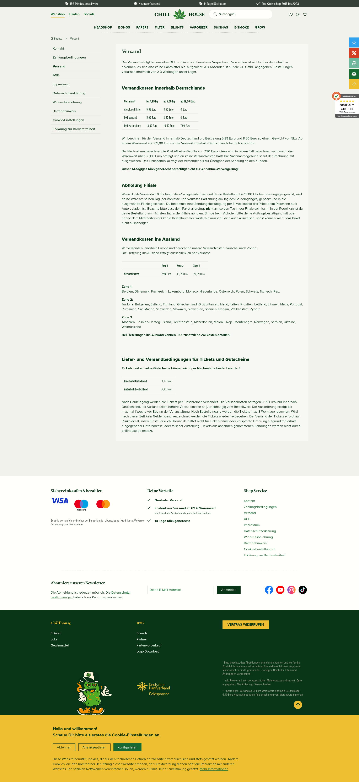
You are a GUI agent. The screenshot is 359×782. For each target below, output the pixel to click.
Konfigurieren (127, 747)
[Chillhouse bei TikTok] (303, 590)
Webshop (58, 14)
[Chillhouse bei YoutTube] (280, 590)
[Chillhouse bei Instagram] (291, 590)
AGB (56, 75)
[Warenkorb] (304, 14)
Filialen (74, 14)
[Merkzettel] (290, 14)
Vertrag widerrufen (245, 624)
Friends (141, 633)
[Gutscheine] (354, 84)
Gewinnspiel (60, 645)
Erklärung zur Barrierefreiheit (74, 129)
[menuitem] (290, 14)
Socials (89, 14)
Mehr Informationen (214, 769)
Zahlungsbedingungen (69, 57)
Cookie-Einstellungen (68, 120)
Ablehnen (64, 747)
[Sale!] (354, 53)
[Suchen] (214, 14)
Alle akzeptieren (94, 747)
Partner (141, 639)
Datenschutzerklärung (69, 93)
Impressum (61, 84)
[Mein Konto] (297, 14)
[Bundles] (354, 63)
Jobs (54, 639)
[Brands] (354, 74)
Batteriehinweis (64, 111)
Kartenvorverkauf (148, 645)
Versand (59, 66)
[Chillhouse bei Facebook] (269, 590)
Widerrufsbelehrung (67, 102)
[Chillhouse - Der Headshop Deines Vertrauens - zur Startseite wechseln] (179, 13)
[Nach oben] (298, 705)
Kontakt (58, 48)
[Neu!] (354, 42)
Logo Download (147, 651)
